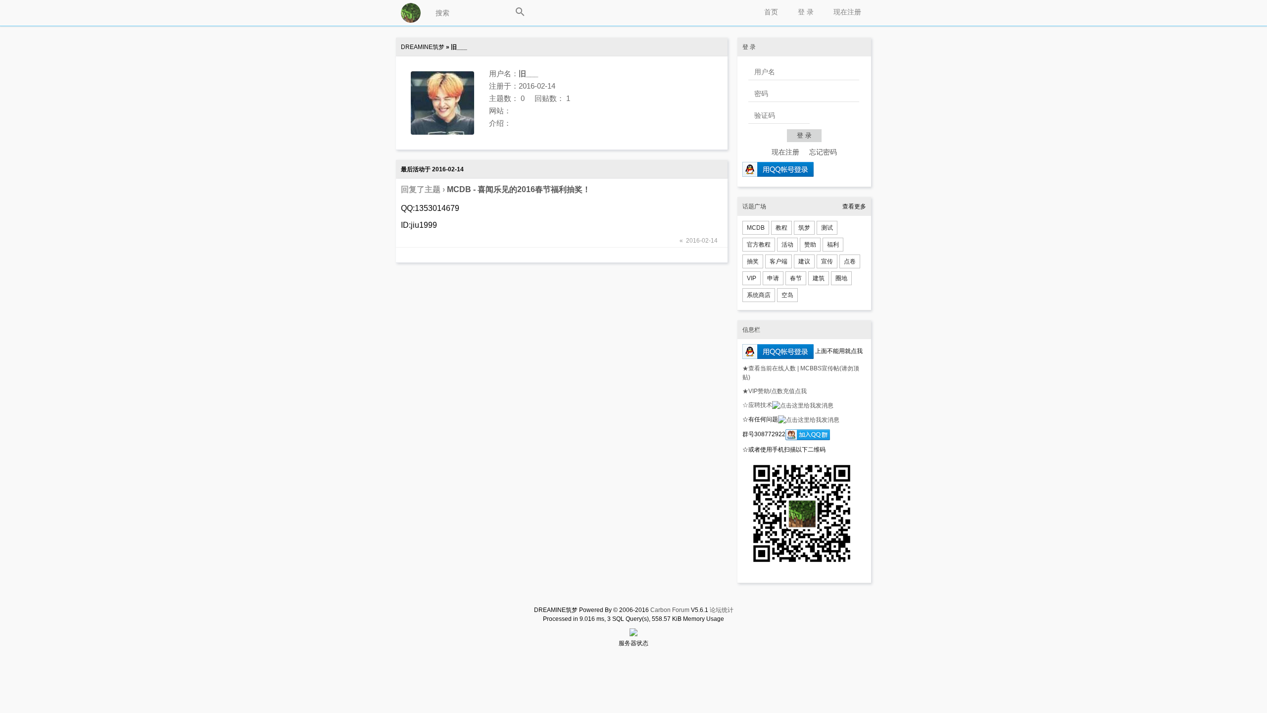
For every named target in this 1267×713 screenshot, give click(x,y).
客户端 (778, 261)
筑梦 (804, 227)
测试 (827, 227)
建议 (804, 261)
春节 (796, 278)
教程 (781, 227)
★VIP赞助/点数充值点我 (774, 391)
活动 (787, 244)
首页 (771, 12)
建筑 (819, 278)
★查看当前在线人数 (769, 368)
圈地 (841, 278)
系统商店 (759, 295)
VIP (751, 278)
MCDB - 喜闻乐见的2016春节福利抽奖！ (518, 189)
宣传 (827, 261)
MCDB (756, 227)
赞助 (810, 244)
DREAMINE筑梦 (422, 47)
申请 (773, 278)
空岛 (787, 295)
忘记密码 (823, 152)
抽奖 (753, 261)
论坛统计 (721, 610)
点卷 (850, 261)
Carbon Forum (669, 610)
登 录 (806, 12)
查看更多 (854, 206)
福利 (833, 244)
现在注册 (847, 12)
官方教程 (759, 244)
